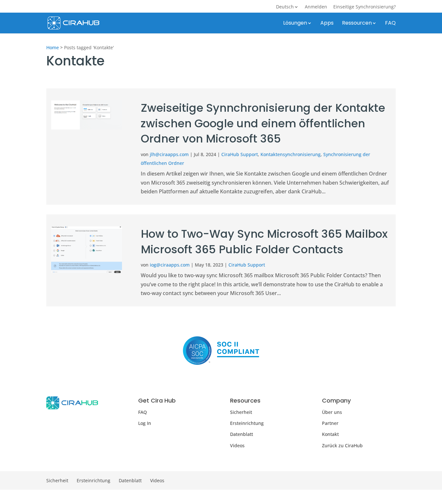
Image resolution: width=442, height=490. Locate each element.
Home (52, 47)
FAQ (390, 24)
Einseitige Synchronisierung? (364, 7)
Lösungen (295, 24)
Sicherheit (241, 412)
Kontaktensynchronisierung (290, 154)
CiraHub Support (239, 154)
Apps (327, 24)
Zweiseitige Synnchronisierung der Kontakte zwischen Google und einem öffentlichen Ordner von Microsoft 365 (263, 123)
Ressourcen (357, 24)
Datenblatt (241, 434)
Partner (330, 423)
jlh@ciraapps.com (169, 154)
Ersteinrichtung (247, 423)
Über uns (332, 412)
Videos (237, 445)
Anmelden (316, 7)
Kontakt (330, 434)
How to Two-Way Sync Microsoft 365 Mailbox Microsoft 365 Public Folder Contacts (264, 241)
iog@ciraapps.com (170, 265)
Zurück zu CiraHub (342, 445)
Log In (144, 423)
